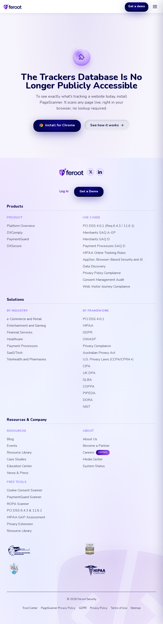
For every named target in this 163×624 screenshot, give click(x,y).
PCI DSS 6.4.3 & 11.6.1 (24, 510)
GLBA (87, 380)
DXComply (14, 232)
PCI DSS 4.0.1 (93, 319)
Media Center (93, 459)
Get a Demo (89, 191)
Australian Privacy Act (99, 353)
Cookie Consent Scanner (24, 490)
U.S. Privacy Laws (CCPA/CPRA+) (108, 359)
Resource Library (19, 452)
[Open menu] (155, 6)
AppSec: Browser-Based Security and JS (113, 259)
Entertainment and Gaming (26, 325)
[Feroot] (71, 172)
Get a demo (136, 6)
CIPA (86, 366)
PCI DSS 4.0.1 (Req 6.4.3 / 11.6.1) (108, 226)
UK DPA (89, 373)
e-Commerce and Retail (24, 319)
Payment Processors (22, 346)
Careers (88, 452)
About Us (90, 439)
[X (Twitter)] (90, 172)
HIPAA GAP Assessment (26, 517)
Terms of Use (119, 608)
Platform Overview (21, 226)
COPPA (88, 386)
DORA (88, 400)
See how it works (104, 125)
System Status (94, 466)
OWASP (89, 339)
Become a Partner (96, 446)
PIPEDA (89, 393)
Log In (64, 191)
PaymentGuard (18, 239)
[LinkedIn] (100, 172)
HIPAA (88, 325)
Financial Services (19, 332)
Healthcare (15, 339)
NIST (86, 407)
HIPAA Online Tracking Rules (104, 253)
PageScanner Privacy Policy (58, 608)
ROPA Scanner (18, 504)
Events (12, 446)
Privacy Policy (98, 608)
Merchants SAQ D (96, 239)
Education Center (19, 466)
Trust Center (30, 608)
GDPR (87, 332)
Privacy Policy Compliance (102, 273)
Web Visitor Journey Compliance (106, 286)
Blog (10, 439)
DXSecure (14, 246)
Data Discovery (94, 266)
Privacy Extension (20, 524)
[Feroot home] (12, 6)
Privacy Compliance (97, 346)
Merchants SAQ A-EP (99, 232)
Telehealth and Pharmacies (26, 359)
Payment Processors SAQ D (104, 246)
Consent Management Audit (103, 280)
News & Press (17, 473)
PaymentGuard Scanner (24, 497)
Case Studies (16, 459)
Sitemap (136, 608)
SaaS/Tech (14, 353)
